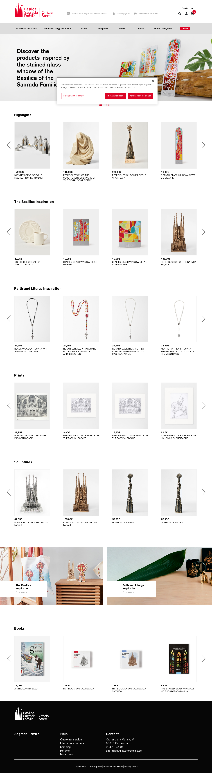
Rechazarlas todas (115, 96)
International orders (72, 743)
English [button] (185, 8)
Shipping (65, 747)
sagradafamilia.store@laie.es (124, 750)
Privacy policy (131, 766)
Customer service (71, 739)
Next (202, 145)
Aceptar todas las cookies (140, 96)
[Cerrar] (153, 81)
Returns (65, 750)
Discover (21, 592)
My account (67, 754)
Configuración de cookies (73, 96)
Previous (9, 145)
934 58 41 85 (115, 747)
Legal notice (80, 766)
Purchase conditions (113, 766)
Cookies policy (95, 766)
